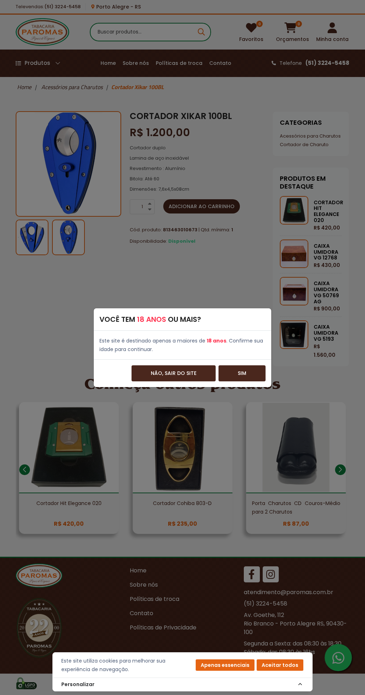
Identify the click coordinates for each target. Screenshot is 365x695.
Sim (242, 373)
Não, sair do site (173, 373)
